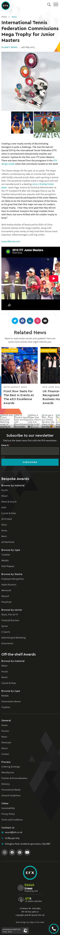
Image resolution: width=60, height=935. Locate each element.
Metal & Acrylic (9, 502)
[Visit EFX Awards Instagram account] (4, 852)
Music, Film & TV (9, 615)
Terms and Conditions (12, 820)
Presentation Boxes (11, 702)
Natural (5, 596)
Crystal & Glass (8, 513)
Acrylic (4, 490)
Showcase (6, 743)
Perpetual (6, 602)
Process (5, 731)
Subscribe (30, 462)
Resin (4, 536)
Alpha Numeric (8, 585)
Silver (4, 525)
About (4, 748)
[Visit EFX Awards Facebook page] (12, 852)
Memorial (6, 590)
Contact (5, 754)
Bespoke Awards (15, 479)
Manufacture (7, 773)
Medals (5, 561)
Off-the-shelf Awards (18, 654)
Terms (10, 931)
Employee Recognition (12, 579)
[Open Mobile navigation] (56, 4)
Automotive (7, 643)
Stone (4, 531)
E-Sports (5, 632)
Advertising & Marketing (13, 638)
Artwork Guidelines (11, 796)
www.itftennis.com (10, 242)
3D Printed (6, 519)
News (14, 17)
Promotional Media (10, 790)
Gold (3, 508)
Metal (4, 666)
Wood (4, 496)
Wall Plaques (7, 566)
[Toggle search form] (49, 4)
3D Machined (7, 542)
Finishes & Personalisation (14, 778)
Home (4, 17)
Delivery (5, 784)
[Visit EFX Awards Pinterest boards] (19, 852)
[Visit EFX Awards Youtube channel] (27, 852)
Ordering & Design (10, 767)
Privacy (5, 931)
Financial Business (10, 620)
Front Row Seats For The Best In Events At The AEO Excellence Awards (18, 397)
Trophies (5, 555)
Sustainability (8, 808)
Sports (4, 626)
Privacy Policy (8, 814)
